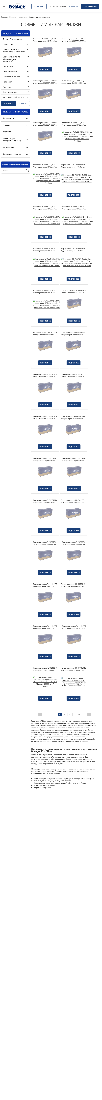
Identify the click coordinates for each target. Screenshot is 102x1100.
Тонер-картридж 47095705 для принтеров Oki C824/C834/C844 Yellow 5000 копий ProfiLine (74, 40)
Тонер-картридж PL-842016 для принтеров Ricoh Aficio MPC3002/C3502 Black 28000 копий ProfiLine (73, 417)
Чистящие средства (12, 154)
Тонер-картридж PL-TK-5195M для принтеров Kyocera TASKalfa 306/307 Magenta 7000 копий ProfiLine (45, 501)
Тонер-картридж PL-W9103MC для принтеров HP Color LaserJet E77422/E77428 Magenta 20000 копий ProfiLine (45, 669)
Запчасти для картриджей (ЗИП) (12, 139)
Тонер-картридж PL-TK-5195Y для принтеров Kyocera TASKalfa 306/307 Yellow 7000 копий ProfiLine (74, 459)
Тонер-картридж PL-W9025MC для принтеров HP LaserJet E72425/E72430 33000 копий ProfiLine (45, 543)
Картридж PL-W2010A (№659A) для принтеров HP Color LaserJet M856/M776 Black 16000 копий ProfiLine (45, 40)
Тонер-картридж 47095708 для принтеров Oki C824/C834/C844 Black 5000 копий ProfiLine (45, 124)
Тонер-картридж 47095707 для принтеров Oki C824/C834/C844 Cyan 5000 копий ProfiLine (73, 82)
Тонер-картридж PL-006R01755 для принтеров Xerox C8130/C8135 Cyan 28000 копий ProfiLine (45, 627)
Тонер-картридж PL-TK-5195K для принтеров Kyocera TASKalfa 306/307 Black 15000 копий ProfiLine (73, 501)
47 (84, 714)
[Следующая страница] (89, 714)
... (74, 714)
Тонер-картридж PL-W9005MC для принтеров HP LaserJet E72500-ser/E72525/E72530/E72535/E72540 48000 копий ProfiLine (74, 543)
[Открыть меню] (4, 6)
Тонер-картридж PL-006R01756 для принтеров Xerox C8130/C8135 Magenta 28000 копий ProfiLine (73, 585)
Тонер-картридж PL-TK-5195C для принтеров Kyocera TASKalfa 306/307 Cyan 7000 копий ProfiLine (45, 459)
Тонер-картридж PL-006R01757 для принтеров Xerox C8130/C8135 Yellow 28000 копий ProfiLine (45, 585)
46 (79, 714)
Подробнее (45, 69)
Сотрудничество (90, 6)
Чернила (7, 131)
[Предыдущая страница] (40, 714)
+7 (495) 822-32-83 (58, 6)
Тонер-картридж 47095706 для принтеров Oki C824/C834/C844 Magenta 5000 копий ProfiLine (45, 82)
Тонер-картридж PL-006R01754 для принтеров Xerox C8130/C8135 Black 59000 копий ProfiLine (74, 627)
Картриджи (8, 118)
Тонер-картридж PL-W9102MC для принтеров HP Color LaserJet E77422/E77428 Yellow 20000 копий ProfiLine (73, 669)
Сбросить (24, 103)
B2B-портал (73, 6)
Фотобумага (8, 147)
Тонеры (6, 125)
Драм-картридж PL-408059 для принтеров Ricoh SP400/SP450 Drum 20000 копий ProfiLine (74, 291)
